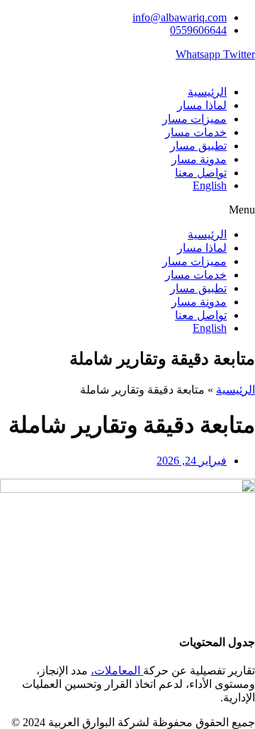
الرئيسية (207, 92)
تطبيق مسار (198, 146)
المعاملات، (117, 670)
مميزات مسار (194, 119)
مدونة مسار (199, 159)
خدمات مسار (196, 132)
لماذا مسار (202, 105)
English (210, 185)
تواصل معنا (201, 173)
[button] (127, 210)
